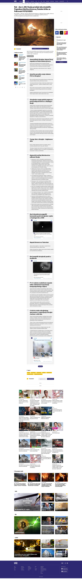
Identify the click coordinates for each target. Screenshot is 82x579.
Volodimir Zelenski (30, 374)
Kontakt (42, 573)
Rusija (29, 372)
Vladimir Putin (49, 372)
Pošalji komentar (50, 378)
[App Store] (64, 571)
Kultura (22, 568)
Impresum (42, 567)
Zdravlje (22, 566)
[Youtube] (67, 563)
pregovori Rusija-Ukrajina (38, 374)
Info (14, 566)
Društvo (57, 506)
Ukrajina (44, 372)
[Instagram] (66, 33)
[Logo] (15, 1)
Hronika (57, 552)
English (36, 568)
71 (39, 473)
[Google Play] (64, 569)
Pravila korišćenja (43, 568)
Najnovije (20, 1)
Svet (15, 18)
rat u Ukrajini (33, 372)
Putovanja (22, 567)
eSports (29, 566)
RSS (41, 572)
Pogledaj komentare (42, 378)
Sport (15, 567)
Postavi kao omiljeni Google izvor (37, 48)
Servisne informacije (59, 544)
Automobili (29, 568)
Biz (14, 568)
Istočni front (39, 372)
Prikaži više (40, 366)
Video (35, 566)
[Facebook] (57, 33)
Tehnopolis (29, 567)
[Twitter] (61, 33)
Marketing (42, 566)
